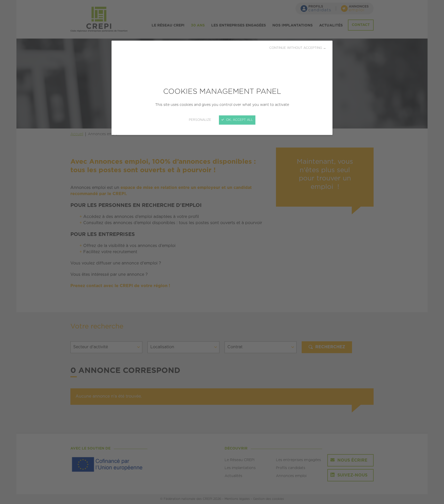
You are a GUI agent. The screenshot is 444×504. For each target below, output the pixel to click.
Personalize (200, 119)
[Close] (222, 252)
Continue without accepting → (297, 48)
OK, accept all (239, 119)
